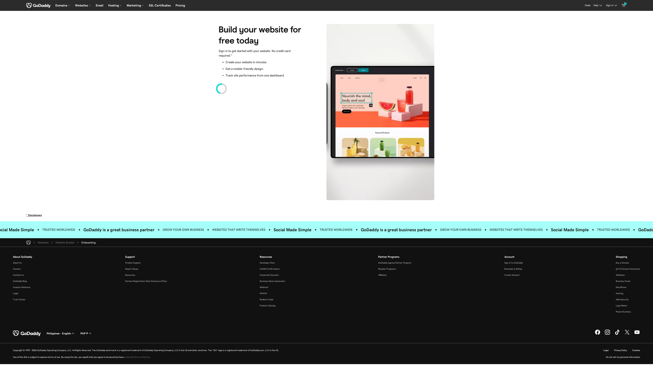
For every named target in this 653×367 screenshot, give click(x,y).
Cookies (636, 350)
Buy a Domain (622, 263)
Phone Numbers (623, 312)
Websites (620, 275)
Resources (130, 275)
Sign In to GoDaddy (513, 263)
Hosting (619, 293)
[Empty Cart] (623, 5)
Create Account (512, 275)
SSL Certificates (160, 5)
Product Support (133, 263)
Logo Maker (621, 305)
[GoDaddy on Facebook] (598, 334)
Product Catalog (267, 305)
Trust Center (19, 299)
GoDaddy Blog (20, 281)
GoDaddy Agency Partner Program (394, 263)
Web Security (622, 299)
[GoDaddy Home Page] (27, 333)
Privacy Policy (620, 350)
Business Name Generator (272, 281)
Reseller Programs (387, 269)
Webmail (264, 287)
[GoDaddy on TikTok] (617, 334)
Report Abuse (131, 269)
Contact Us (18, 275)
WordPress (621, 287)
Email (99, 5)
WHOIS (263, 293)
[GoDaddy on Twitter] (627, 334)
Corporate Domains (269, 275)
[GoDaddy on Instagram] (607, 334)
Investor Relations (21, 287)
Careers (17, 269)
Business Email (623, 281)
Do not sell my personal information (623, 357)
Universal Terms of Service (137, 357)
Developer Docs (267, 263)
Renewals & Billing (513, 269)
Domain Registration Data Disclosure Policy (146, 281)
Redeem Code (266, 299)
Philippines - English (59, 333)
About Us (17, 263)
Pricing (180, 5)
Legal (15, 293)
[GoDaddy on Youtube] (637, 334)
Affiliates (382, 275)
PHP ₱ (84, 333)
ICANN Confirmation (270, 269)
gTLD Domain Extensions (628, 269)
